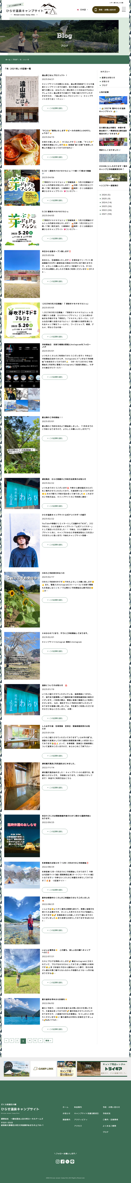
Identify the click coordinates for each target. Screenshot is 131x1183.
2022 (104, 210)
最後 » (48, 1040)
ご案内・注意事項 (110, 1119)
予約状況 (106, 1113)
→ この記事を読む (55, 108)
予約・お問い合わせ (107, 9)
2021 (104, 214)
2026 (104, 195)
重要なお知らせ (108, 77)
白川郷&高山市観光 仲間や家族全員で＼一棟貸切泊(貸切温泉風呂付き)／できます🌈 (113, 130)
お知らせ (105, 81)
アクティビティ (81, 1119)
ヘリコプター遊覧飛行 (108, 185)
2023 (104, 206)
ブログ (15, 60)
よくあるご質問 (109, 1126)
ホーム (8, 60)
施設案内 (66, 1119)
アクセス (78, 1126)
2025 (104, 198)
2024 (104, 202)
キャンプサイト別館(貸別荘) (86, 1113)
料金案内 (78, 1107)
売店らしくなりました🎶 (110, 150)
